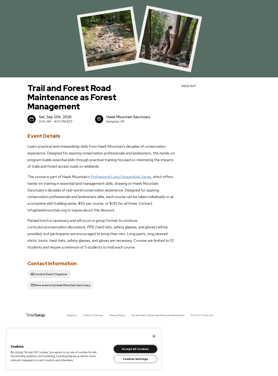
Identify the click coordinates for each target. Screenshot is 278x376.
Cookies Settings (135, 359)
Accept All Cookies (135, 349)
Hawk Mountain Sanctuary (62, 285)
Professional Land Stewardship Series (121, 176)
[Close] (153, 336)
